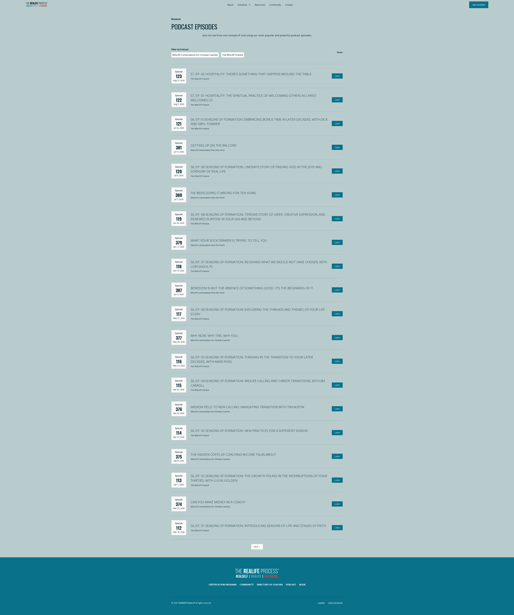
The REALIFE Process (185, 602)
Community (275, 4)
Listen (337, 76)
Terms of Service (335, 602)
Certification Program (222, 584)
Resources (260, 4)
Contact (289, 4)
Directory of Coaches (270, 584)
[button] (244, 5)
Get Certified (479, 4)
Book (302, 584)
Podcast (291, 584)
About (230, 4)
